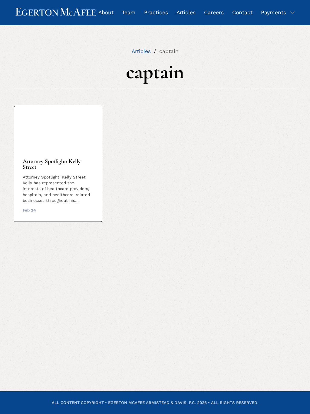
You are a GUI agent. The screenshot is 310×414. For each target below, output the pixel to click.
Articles (186, 12)
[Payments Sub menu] (292, 12)
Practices (156, 12)
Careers (214, 12)
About (106, 12)
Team (129, 12)
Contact (242, 12)
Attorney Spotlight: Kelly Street (52, 164)
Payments (273, 12)
